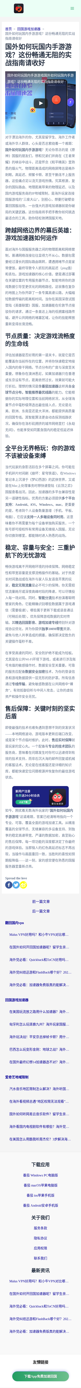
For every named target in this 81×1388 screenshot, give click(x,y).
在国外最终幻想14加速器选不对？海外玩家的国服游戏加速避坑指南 (40, 1062)
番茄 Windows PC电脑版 (40, 1175)
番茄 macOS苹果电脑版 (41, 1185)
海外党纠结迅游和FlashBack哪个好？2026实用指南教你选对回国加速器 (40, 972)
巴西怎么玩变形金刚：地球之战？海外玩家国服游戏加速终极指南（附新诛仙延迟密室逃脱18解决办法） (40, 1049)
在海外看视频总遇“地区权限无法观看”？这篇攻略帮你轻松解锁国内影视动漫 (40, 1101)
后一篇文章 (41, 911)
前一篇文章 (41, 901)
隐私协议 (40, 1238)
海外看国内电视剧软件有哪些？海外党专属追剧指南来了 (40, 1126)
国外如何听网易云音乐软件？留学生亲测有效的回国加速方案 (40, 1114)
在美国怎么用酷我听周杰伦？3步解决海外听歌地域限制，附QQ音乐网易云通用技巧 (40, 1139)
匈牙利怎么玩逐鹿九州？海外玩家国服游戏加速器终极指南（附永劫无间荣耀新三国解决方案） (40, 1024)
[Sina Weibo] (23, 885)
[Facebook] (8, 885)
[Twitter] (16, 885)
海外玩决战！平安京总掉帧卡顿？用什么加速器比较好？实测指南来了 (40, 1037)
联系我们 (40, 1258)
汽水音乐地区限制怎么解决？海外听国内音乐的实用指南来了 (40, 1089)
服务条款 (40, 1228)
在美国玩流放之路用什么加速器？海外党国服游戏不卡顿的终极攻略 (40, 1012)
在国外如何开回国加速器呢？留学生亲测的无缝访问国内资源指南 (40, 947)
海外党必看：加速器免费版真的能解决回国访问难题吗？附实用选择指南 (40, 985)
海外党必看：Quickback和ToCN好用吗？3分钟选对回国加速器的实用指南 (40, 960)
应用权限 (40, 1248)
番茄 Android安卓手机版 (40, 1205)
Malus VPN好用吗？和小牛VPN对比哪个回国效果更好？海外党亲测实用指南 (40, 934)
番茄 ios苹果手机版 (40, 1195)
